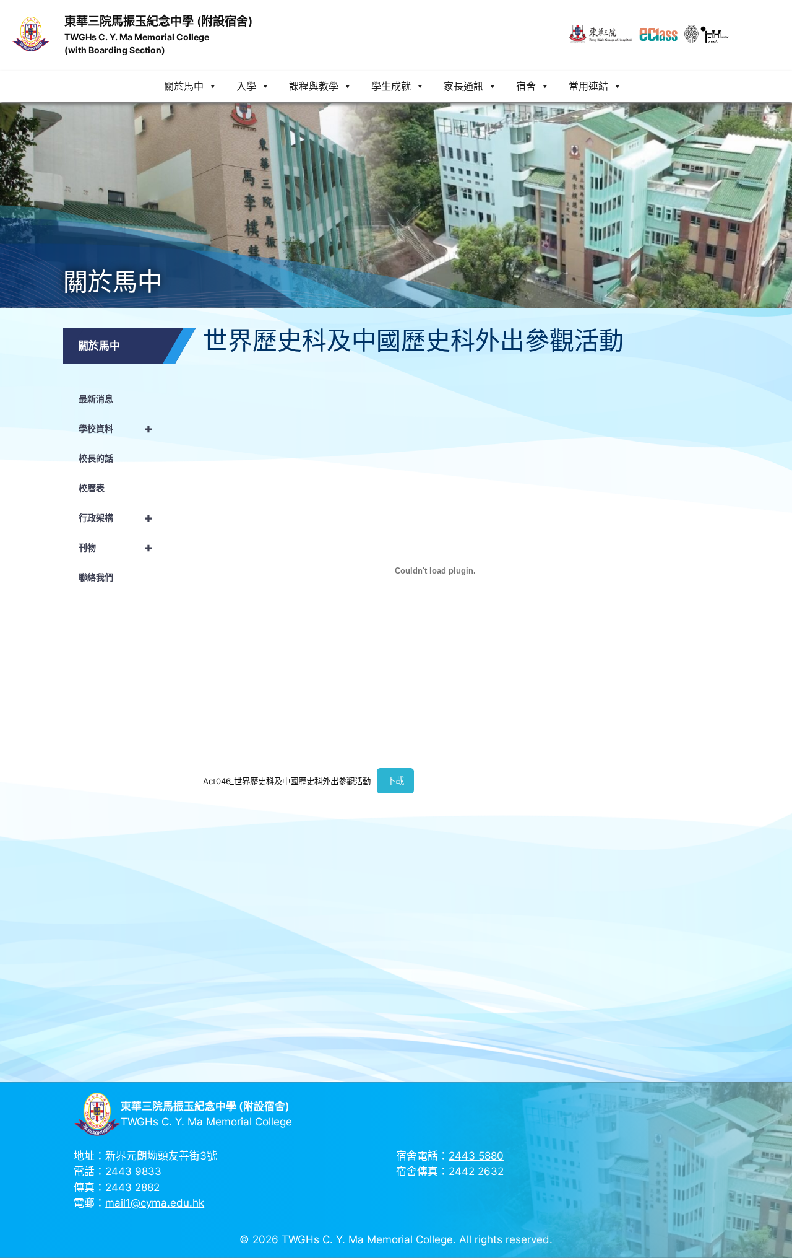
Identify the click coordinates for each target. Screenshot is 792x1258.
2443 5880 (476, 1156)
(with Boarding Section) (114, 50)
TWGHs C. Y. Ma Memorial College (136, 37)
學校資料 (116, 428)
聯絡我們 (96, 577)
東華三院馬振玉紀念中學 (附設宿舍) (158, 21)
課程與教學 (313, 86)
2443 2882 (132, 1187)
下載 (395, 780)
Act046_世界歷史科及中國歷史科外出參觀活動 (287, 781)
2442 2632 (476, 1171)
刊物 (116, 547)
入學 (246, 86)
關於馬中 (184, 86)
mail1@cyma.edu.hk (154, 1203)
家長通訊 (463, 86)
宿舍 (526, 86)
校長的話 (96, 458)
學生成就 (391, 86)
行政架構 (116, 517)
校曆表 (92, 488)
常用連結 (588, 86)
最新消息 (96, 398)
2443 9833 (133, 1171)
